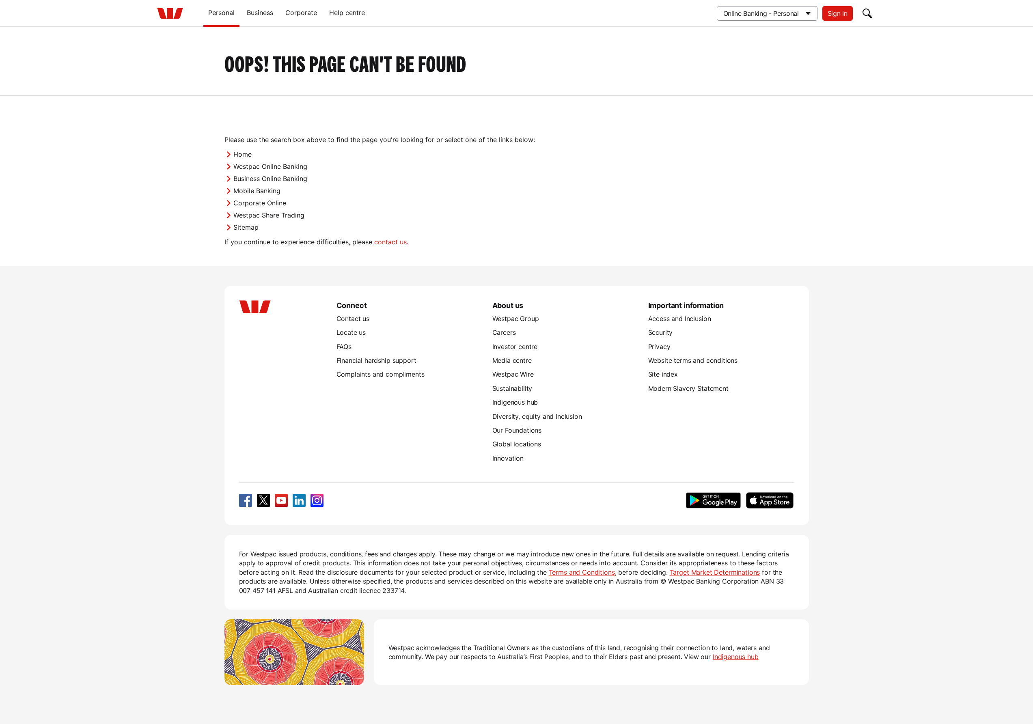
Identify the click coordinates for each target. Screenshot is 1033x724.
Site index (663, 374)
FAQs (344, 347)
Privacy (659, 347)
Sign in (838, 13)
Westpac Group (515, 319)
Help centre (347, 13)
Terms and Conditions (582, 572)
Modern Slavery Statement (688, 388)
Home (242, 154)
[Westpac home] (170, 13)
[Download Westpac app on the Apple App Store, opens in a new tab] (770, 500)
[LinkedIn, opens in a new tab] (299, 500)
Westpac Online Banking (270, 166)
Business (260, 13)
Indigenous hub (515, 402)
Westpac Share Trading (268, 215)
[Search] (867, 13)
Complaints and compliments (380, 374)
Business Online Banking (270, 179)
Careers (504, 332)
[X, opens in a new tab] (263, 500)
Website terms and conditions (693, 360)
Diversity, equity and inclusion (537, 416)
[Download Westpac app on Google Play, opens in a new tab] (713, 500)
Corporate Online (259, 203)
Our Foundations (517, 430)
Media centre (512, 360)
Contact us (352, 319)
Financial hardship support (376, 360)
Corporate (301, 13)
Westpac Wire (513, 374)
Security (660, 332)
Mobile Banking (256, 191)
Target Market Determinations (715, 572)
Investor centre (515, 347)
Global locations (516, 444)
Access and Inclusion (679, 319)
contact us (390, 242)
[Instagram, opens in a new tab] (317, 500)
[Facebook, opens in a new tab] (245, 500)
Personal (221, 13)
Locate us (351, 332)
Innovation (508, 458)
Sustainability (512, 388)
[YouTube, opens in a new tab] (281, 500)
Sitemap (246, 227)
